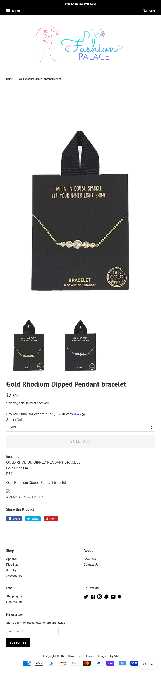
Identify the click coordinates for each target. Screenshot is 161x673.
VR (116, 656)
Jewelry (11, 570)
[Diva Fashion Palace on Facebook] (92, 597)
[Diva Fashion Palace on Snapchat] (106, 597)
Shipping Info (15, 596)
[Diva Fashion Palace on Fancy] (119, 597)
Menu (15, 10)
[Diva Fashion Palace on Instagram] (99, 597)
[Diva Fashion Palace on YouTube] (113, 597)
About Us (90, 559)
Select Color (15, 420)
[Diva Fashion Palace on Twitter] (86, 597)
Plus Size (12, 564)
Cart (152, 11)
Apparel (11, 559)
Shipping (12, 403)
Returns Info (14, 602)
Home (9, 78)
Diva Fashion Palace (81, 656)
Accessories (14, 575)
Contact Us (91, 564)
